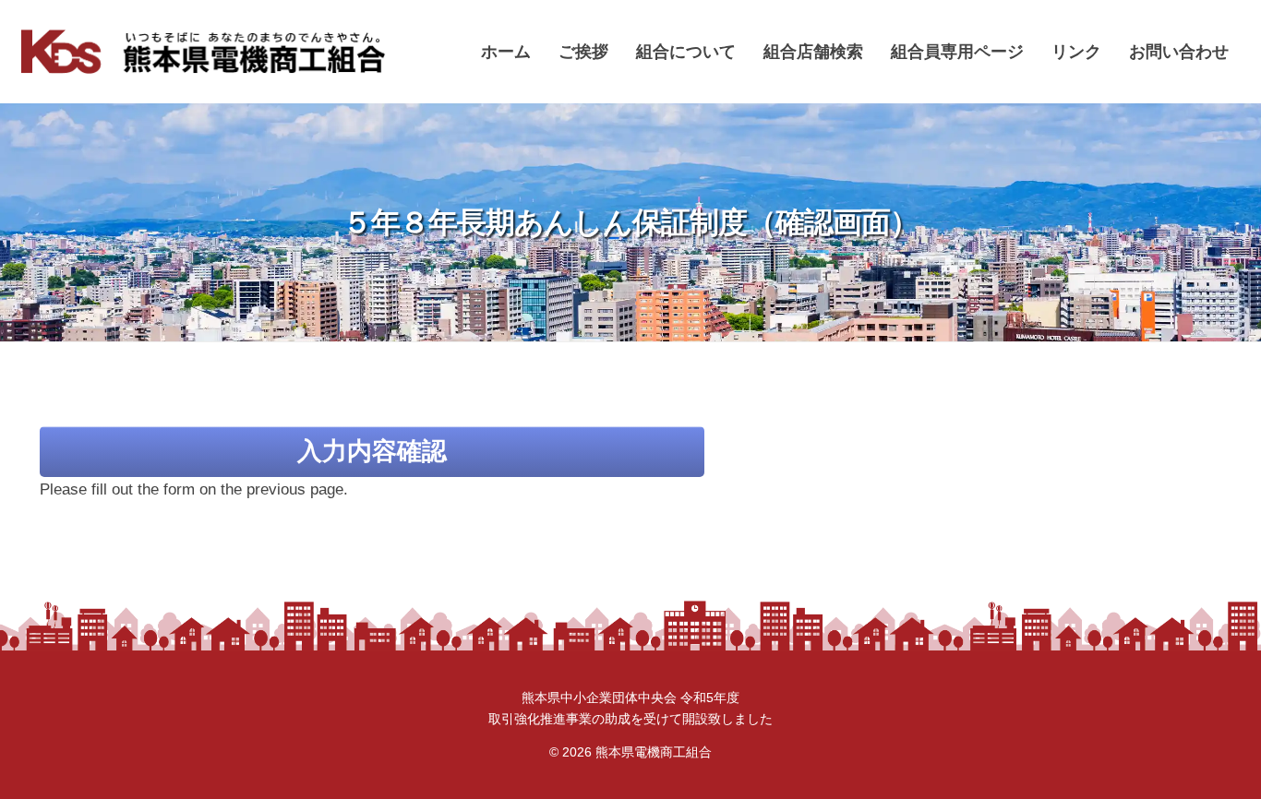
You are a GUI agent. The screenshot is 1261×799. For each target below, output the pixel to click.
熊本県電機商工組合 (653, 752)
